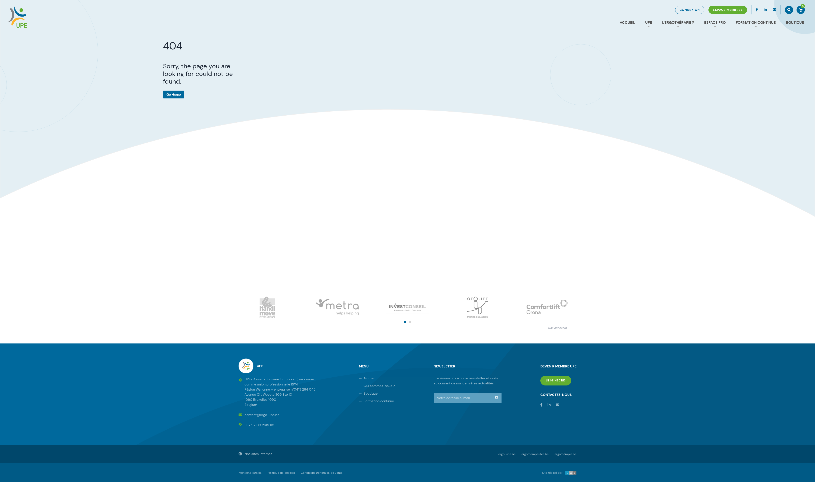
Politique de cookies (279, 473)
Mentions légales (250, 473)
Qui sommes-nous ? (377, 386)
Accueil (627, 22)
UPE (648, 22)
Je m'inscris (558, 380)
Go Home (173, 94)
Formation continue (756, 22)
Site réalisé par (555, 473)
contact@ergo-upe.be (261, 415)
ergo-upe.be (507, 454)
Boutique (795, 22)
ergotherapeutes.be (533, 454)
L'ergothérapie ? (678, 22)
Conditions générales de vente (319, 473)
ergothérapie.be (563, 454)
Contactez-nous (556, 394)
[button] (405, 322)
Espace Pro (715, 22)
